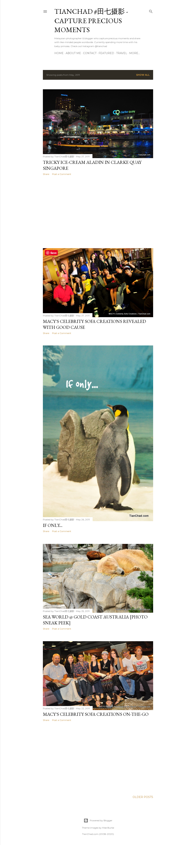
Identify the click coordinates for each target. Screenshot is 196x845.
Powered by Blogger (101, 820)
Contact (89, 53)
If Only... (52, 525)
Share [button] (46, 174)
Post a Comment (61, 174)
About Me (73, 53)
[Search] (151, 10)
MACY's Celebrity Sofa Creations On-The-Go (96, 714)
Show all (143, 74)
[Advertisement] (98, 212)
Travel (121, 53)
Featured (106, 53)
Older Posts (143, 797)
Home (59, 53)
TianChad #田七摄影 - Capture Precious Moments (91, 20)
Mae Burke (108, 827)
